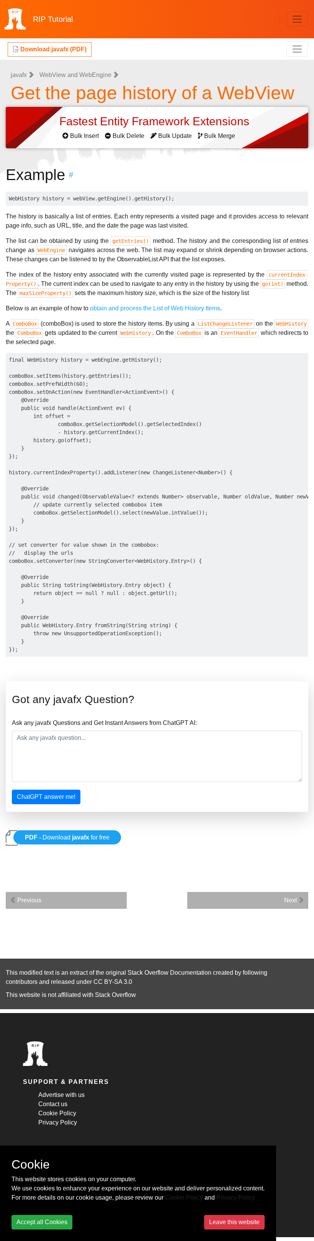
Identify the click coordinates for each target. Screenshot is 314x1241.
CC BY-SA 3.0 (112, 982)
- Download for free (67, 837)
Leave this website (234, 1222)
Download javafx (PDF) (53, 49)
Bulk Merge (220, 136)
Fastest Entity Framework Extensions (155, 121)
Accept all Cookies (41, 1222)
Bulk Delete (128, 136)
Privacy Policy (57, 1122)
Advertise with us (61, 1095)
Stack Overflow (115, 995)
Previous (28, 900)
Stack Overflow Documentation (169, 972)
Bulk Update (175, 136)
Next (291, 900)
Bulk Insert (84, 136)
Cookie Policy (57, 1113)
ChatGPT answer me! (46, 796)
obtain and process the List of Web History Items (155, 308)
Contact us (52, 1104)
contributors (22, 982)
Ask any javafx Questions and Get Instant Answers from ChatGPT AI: (104, 723)
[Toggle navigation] (297, 19)
